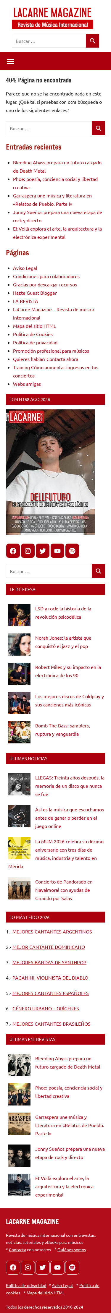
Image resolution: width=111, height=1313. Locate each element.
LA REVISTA (25, 301)
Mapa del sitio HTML (34, 326)
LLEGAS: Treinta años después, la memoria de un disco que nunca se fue (69, 785)
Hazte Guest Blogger (35, 293)
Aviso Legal (25, 268)
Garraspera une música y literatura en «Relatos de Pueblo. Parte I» (69, 1125)
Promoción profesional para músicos (51, 351)
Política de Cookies (33, 334)
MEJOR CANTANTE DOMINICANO (48, 947)
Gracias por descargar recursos (45, 284)
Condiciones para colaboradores (46, 276)
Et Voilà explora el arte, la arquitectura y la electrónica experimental (64, 1186)
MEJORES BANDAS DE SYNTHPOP (49, 962)
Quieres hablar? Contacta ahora (45, 359)
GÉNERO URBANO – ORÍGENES (45, 1008)
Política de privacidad (35, 342)
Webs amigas (27, 384)
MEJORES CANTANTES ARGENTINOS (52, 931)
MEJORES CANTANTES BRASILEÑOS (51, 1024)
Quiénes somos (71, 1249)
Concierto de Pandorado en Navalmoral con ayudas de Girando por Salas (64, 889)
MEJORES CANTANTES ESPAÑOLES (50, 993)
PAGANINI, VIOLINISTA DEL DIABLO (50, 977)
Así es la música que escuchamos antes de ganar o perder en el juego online (69, 817)
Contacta (17, 1249)
